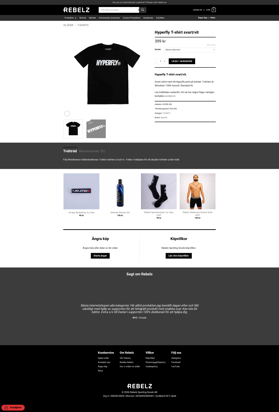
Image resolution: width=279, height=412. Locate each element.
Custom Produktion (131, 17)
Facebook (175, 362)
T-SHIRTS (82, 25)
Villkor (150, 353)
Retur (100, 370)
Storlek (158, 49)
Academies (148, 17)
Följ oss (176, 353)
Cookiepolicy (152, 366)
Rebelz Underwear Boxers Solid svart (197, 214)
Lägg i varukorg (182, 61)
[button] (197, 10)
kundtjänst (169, 96)
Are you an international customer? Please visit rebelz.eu (139, 2)
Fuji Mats (160, 17)
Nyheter (92, 17)
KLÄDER (68, 25)
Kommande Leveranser (109, 17)
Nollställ (211, 45)
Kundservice (106, 353)
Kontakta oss (104, 362)
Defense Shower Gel (120, 212)
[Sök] (142, 10)
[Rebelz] (76, 10)
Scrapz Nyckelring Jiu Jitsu (81, 212)
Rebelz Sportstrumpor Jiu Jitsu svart (159, 214)
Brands (82, 17)
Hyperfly (163, 117)
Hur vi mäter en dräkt (130, 366)
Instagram (176, 358)
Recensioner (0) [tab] (92, 151)
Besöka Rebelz (127, 362)
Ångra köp (102, 366)
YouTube (175, 366)
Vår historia (125, 358)
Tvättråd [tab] (70, 151)
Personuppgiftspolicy (156, 362)
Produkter (69, 17)
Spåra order (103, 358)
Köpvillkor (150, 358)
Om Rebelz (127, 353)
